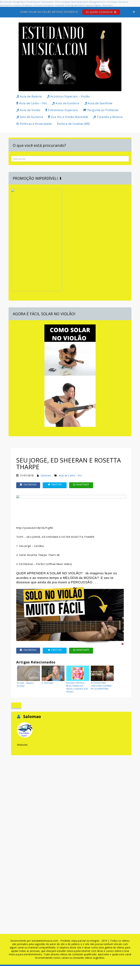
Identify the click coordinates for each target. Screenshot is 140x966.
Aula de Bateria (30, 96)
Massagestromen (97, 2)
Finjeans (17, 5)
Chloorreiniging (62, 2)
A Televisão (47, 682)
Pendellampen (33, 2)
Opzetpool (123, 2)
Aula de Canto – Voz (32, 103)
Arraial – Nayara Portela (25, 684)
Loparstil (89, 5)
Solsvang (69, 5)
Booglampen (19, 2)
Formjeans (38, 5)
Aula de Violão (29, 110)
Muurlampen (6, 2)
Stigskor (98, 5)
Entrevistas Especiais (62, 110)
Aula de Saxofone (100, 103)
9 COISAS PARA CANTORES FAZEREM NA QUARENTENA (101, 685)
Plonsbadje (112, 2)
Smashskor (107, 5)
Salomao (46, 475)
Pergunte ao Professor (103, 110)
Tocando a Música (109, 117)
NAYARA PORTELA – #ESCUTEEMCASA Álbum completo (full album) (77, 687)
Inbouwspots (47, 2)
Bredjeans (49, 5)
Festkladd (59, 5)
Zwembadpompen (79, 2)
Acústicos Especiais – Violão (70, 96)
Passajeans (27, 5)
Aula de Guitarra (67, 103)
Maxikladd (79, 5)
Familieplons (6, 5)
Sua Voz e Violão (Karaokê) (69, 117)
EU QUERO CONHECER (99, 12)
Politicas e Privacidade (35, 124)
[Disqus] (71, 798)
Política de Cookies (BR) (73, 124)
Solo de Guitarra (31, 117)
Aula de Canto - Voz (70, 475)
